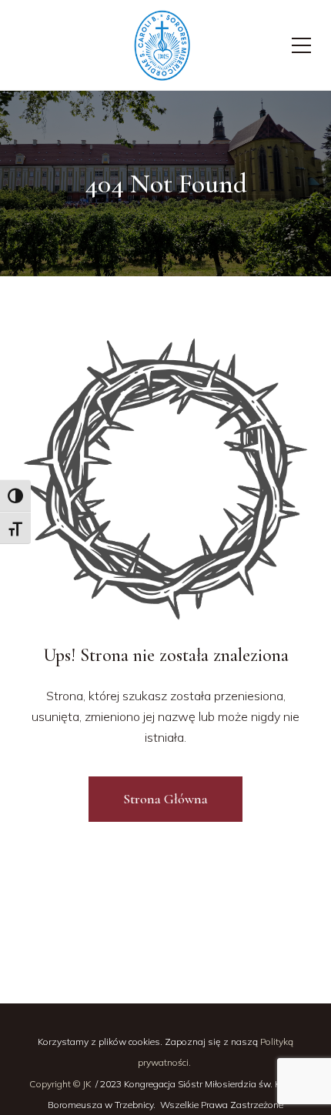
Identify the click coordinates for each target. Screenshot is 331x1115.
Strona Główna (165, 798)
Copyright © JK (61, 1084)
